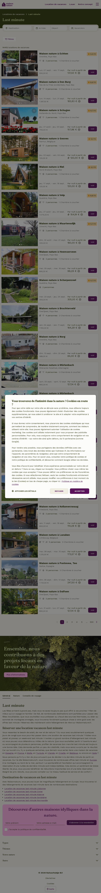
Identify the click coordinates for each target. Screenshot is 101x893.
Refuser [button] (59, 491)
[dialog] (50, 446)
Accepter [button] (79, 491)
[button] (24, 491)
